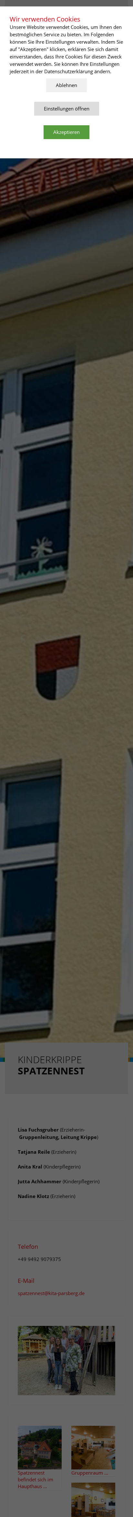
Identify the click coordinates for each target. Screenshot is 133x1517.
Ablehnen (66, 85)
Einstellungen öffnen (66, 108)
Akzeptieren (66, 132)
